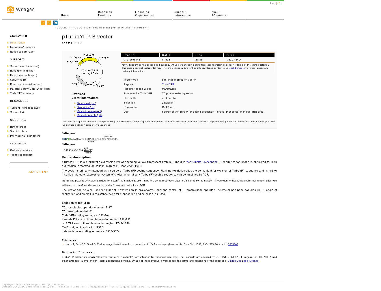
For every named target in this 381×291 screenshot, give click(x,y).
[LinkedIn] (55, 23)
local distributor (237, 68)
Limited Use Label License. (244, 260)
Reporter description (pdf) (26, 84)
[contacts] (43, 23)
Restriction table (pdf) (23, 75)
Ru (279, 3)
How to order (18, 126)
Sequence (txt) (19, 79)
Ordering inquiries (21, 150)
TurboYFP (143, 27)
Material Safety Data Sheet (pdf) (30, 88)
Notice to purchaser (22, 51)
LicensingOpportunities (145, 14)
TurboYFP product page (25, 107)
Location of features (22, 47)
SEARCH (35, 171)
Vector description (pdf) (25, 66)
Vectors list (17, 112)
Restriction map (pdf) (89, 111)
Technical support (21, 154)
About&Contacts (219, 14)
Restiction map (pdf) (22, 70)
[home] (49, 23)
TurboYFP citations (22, 93)
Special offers (18, 131)
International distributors (25, 135)
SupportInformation (182, 14)
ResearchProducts (105, 14)
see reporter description (202, 162)
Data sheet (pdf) (86, 103)
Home (65, 15)
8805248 (233, 244)
